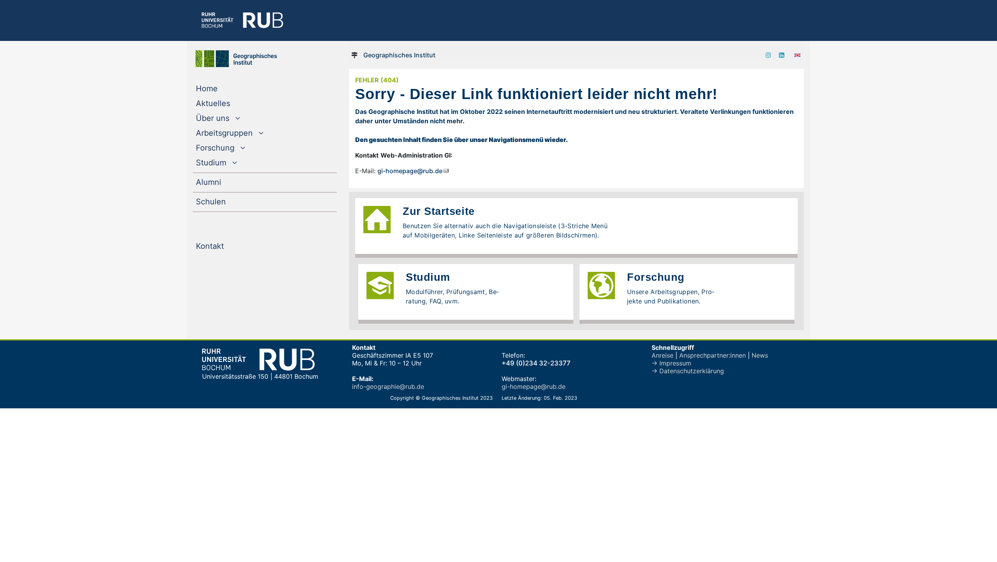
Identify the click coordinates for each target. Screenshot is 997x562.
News (760, 355)
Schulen (226, 201)
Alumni (224, 182)
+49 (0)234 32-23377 (536, 363)
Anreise (662, 355)
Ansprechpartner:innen (712, 355)
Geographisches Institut (399, 55)
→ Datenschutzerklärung (688, 371)
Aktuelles (229, 103)
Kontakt (225, 246)
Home (222, 88)
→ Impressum (671, 363)
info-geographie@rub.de (388, 386)
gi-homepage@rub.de (409, 171)
